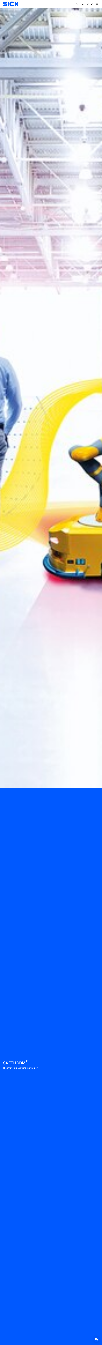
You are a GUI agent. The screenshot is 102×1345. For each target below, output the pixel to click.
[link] (11, 3)
